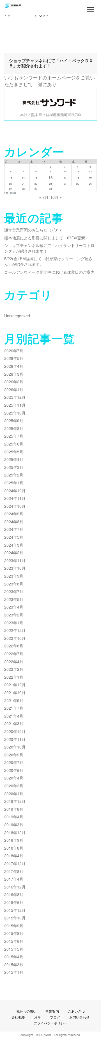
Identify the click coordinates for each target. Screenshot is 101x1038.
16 (50, 177)
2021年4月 (13, 716)
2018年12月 (15, 832)
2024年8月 (13, 521)
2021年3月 (13, 723)
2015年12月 (15, 910)
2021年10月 (15, 692)
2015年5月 (13, 949)
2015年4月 (13, 956)
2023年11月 (15, 560)
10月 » (56, 197)
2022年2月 (13, 669)
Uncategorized (17, 315)
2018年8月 (13, 848)
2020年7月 (13, 762)
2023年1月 (13, 622)
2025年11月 (15, 405)
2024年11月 (15, 498)
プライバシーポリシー (50, 1023)
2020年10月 (15, 747)
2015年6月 (13, 941)
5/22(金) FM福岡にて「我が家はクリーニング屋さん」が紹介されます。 (48, 261)
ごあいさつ (76, 1011)
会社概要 (18, 1017)
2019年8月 (13, 809)
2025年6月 (13, 444)
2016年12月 (15, 887)
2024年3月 (13, 545)
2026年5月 (13, 358)
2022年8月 (13, 646)
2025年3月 (13, 467)
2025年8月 (13, 428)
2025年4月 (13, 459)
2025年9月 (13, 420)
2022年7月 (13, 653)
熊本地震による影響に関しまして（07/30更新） (46, 237)
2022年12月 (15, 630)
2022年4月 (13, 661)
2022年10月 (15, 638)
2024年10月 (15, 506)
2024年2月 (13, 552)
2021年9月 (13, 700)
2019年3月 (13, 824)
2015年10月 (15, 918)
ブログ (55, 1017)
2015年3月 (13, 964)
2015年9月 (13, 925)
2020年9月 (13, 755)
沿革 (37, 1017)
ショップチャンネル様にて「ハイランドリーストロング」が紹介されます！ (49, 248)
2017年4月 (13, 879)
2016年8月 (13, 894)
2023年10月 (15, 568)
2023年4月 (13, 607)
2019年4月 (13, 816)
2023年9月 (13, 576)
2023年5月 (13, 599)
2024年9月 (13, 513)
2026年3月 (13, 374)
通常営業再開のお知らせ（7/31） (33, 230)
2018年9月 (13, 840)
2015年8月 (13, 933)
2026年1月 (13, 389)
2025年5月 (13, 452)
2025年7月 (13, 436)
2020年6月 (13, 770)
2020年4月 (13, 778)
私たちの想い (26, 1011)
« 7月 (44, 197)
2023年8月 (13, 584)
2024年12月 (15, 490)
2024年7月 (13, 529)
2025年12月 (15, 397)
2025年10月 (15, 413)
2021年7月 (13, 708)
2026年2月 (13, 381)
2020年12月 (15, 731)
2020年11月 (15, 739)
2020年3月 (13, 785)
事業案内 (52, 1011)
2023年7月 (13, 591)
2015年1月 (13, 972)
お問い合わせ (79, 1017)
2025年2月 (13, 475)
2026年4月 (13, 366)
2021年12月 (15, 684)
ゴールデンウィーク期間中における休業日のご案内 (49, 272)
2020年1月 (13, 793)
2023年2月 (13, 615)
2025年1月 (13, 482)
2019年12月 (15, 801)
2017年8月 (13, 871)
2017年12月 (15, 863)
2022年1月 (13, 677)
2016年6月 (13, 902)
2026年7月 (13, 350)
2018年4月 (13, 855)
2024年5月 (13, 537)
